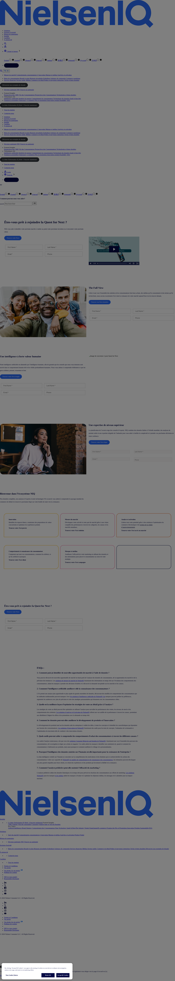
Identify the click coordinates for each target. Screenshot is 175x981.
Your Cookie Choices (12, 975)
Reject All (48, 975)
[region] (37, 971)
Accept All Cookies (62, 975)
